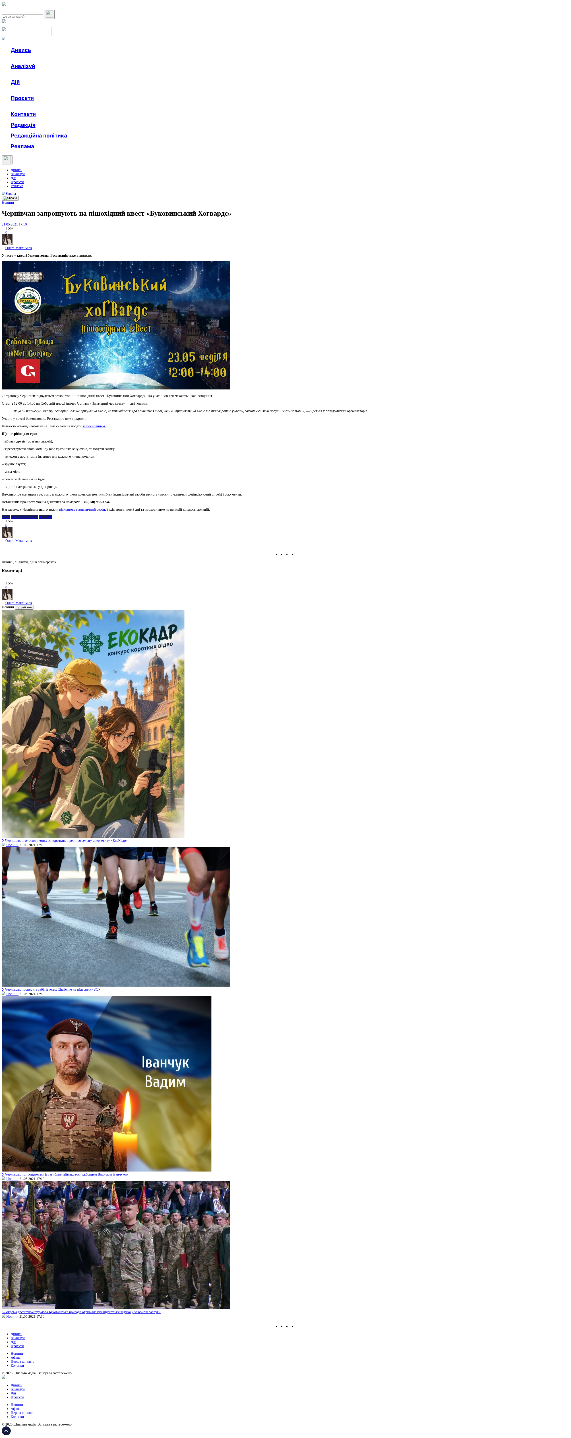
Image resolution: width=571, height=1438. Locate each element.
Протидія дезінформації (137, 106)
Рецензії (40, 90)
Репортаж (61, 58)
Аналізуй (23, 66)
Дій (15, 82)
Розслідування (51, 74)
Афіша (24, 90)
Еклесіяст (223, 106)
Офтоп (79, 58)
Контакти (23, 114)
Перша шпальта (22, 1361)
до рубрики (24, 607)
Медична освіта (78, 106)
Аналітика (27, 74)
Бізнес (91, 90)
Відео (92, 58)
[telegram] (298, 554)
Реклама (107, 90)
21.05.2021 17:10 (14, 224)
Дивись (21, 50)
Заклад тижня (104, 106)
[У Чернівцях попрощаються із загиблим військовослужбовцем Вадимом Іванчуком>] (106, 1170)
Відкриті (54, 106)
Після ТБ (205, 106)
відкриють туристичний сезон (82, 509)
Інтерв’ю (43, 58)
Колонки (73, 74)
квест (6, 517)
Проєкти (22, 98)
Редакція (23, 125)
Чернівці (45, 517)
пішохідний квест (24, 517)
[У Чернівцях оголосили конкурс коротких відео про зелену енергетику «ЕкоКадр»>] (93, 836)
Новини (26, 58)
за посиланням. (94, 426)
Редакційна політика (39, 135)
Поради (77, 90)
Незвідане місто (32, 106)
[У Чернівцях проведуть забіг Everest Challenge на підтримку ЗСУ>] (116, 985)
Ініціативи (58, 90)
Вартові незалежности (177, 106)
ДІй (13, 178)
